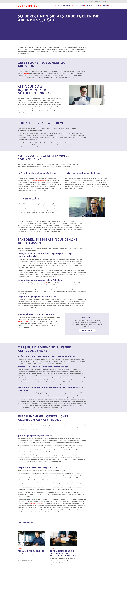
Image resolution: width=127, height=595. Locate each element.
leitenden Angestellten (36, 503)
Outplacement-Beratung (24, 321)
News (97, 5)
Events (90, 1)
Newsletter (97, 1)
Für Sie (52, 5)
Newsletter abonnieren (87, 330)
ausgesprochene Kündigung (40, 180)
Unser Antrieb (79, 5)
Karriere (90, 5)
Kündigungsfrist (43, 283)
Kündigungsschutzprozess (24, 110)
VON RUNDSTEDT (22, 42)
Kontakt (105, 5)
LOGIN (104, 1)
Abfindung (26, 73)
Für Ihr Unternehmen (64, 5)
